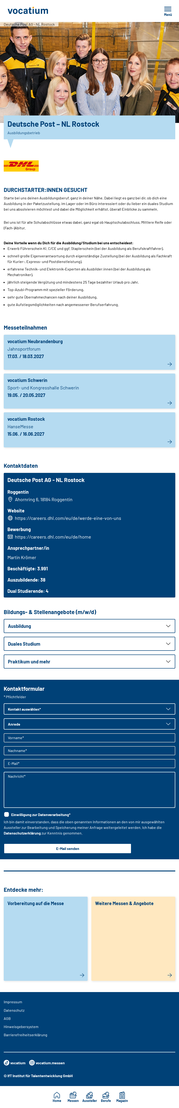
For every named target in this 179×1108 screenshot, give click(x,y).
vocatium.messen (50, 1063)
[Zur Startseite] (38, 11)
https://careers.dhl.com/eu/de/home (53, 537)
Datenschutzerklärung (22, 833)
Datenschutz (14, 1010)
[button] (89, 626)
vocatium (17, 1063)
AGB (7, 1018)
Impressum (13, 1002)
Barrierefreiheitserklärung (25, 1034)
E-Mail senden (67, 848)
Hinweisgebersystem (21, 1026)
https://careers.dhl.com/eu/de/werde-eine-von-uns (68, 518)
